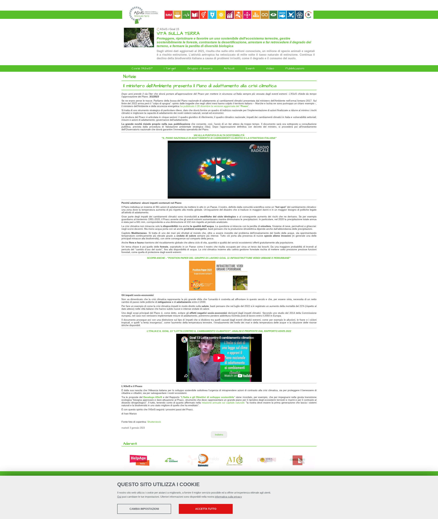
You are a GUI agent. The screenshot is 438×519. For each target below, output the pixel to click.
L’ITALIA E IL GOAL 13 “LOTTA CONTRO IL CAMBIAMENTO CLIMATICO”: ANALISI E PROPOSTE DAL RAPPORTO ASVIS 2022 (219, 331)
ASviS (164, 29)
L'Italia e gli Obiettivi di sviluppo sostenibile (207, 397)
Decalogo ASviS (152, 397)
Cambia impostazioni (144, 508)
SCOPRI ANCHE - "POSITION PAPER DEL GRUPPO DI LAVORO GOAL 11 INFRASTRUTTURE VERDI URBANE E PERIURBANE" (219, 258)
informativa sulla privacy (228, 496)
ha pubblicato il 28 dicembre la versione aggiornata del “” (214, 106)
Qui (119, 496)
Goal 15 (174, 29)
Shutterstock (154, 421)
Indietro (219, 434)
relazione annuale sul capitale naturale (223, 402)
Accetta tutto (205, 508)
